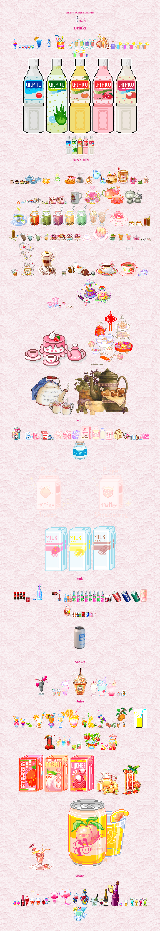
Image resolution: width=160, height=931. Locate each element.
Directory (83, 18)
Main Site (83, 21)
